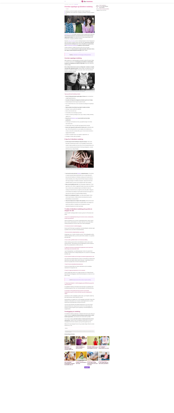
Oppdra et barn (71, 4)
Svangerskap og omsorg (91, 361)
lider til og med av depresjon (71, 45)
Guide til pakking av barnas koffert (80, 347)
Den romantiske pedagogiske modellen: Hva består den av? (70, 363)
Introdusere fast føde (79, 361)
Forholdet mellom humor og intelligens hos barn (92, 347)
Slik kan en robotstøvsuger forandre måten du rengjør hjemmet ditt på (70, 348)
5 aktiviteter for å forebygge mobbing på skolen (82, 54)
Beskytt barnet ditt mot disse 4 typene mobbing (82, 279)
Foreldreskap (66, 4)
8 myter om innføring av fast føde (81, 363)
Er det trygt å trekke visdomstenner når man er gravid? (92, 363)
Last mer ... (87, 367)
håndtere (79, 173)
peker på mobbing (71, 40)
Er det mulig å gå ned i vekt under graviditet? (103, 363)
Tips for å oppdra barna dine (69, 361)
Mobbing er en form (68, 34)
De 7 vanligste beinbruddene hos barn (104, 347)
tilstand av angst (74, 118)
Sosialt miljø (76, 4)
